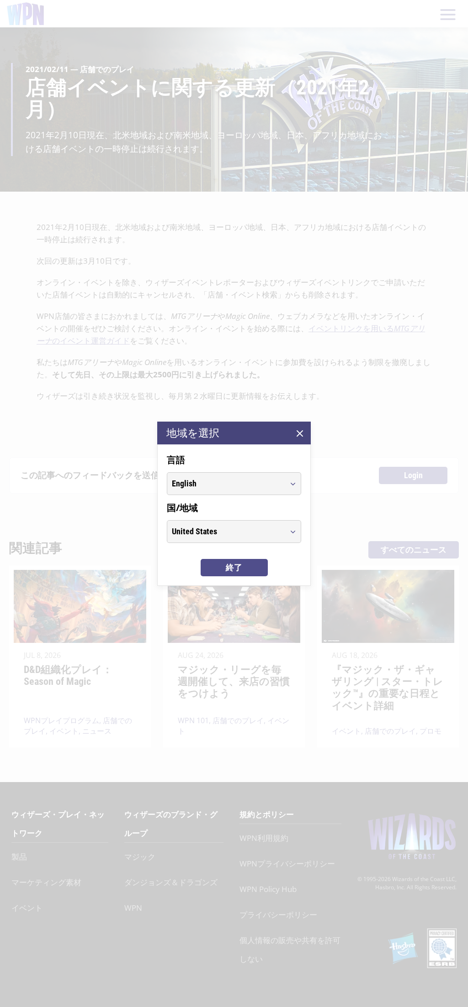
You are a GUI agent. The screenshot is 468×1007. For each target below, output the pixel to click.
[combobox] (225, 484)
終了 (234, 567)
